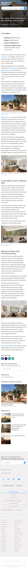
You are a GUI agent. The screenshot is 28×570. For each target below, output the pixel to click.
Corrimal (3, 538)
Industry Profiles (6, 473)
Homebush (4, 526)
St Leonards (4, 522)
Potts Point (4, 536)
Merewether (18, 547)
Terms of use (15, 561)
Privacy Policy (7, 561)
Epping (16, 551)
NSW (3, 377)
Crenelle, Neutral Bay (6, 404)
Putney (3, 528)
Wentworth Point (19, 522)
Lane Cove (17, 538)
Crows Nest (18, 528)
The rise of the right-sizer (18, 435)
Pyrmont (3, 551)
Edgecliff (17, 543)
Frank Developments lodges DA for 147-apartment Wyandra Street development (19, 427)
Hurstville (17, 530)
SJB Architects (13, 68)
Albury (16, 526)
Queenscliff (4, 549)
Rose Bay (17, 536)
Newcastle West (19, 545)
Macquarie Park (18, 534)
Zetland (3, 543)
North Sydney (18, 520)
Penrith (3, 530)
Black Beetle (6, 70)
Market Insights (4, 24)
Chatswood (4, 524)
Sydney (3, 520)
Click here (4, 345)
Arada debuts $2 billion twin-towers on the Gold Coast (18, 415)
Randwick (3, 545)
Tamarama (3, 534)
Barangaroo (4, 540)
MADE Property (5, 117)
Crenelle (3, 57)
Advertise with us (17, 560)
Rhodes (3, 547)
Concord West (18, 532)
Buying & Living (6, 469)
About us (8, 560)
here (7, 114)
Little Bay (3, 532)
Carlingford (17, 549)
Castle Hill (17, 524)
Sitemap (23, 561)
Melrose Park (18, 540)
